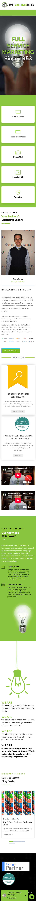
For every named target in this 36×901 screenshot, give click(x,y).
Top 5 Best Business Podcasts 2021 (17, 823)
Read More (7, 835)
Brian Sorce (7, 819)
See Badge (18, 455)
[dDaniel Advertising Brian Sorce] (18, 4)
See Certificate (18, 411)
